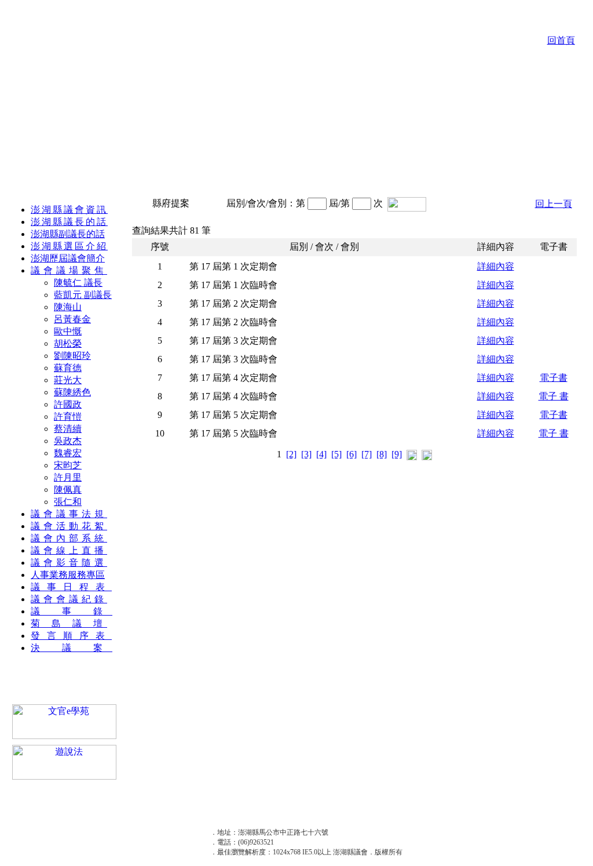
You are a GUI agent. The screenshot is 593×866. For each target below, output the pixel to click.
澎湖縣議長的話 (69, 222)
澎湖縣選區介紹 (69, 246)
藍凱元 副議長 (83, 295)
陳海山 (68, 307)
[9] (396, 454)
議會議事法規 (69, 514)
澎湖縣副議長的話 (68, 234)
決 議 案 (71, 648)
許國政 (68, 404)
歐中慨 (68, 331)
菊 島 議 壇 (69, 623)
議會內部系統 (69, 538)
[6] (351, 454)
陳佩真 (68, 489)
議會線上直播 (69, 550)
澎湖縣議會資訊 (69, 209)
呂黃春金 (72, 319)
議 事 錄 (71, 611)
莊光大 (68, 380)
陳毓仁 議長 (78, 283)
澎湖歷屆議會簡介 (68, 258)
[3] (306, 454)
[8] (381, 454)
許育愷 (68, 416)
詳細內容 (495, 266)
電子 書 (554, 396)
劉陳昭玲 (72, 356)
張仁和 (68, 502)
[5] (336, 454)
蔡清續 (68, 429)
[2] (291, 454)
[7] (366, 454)
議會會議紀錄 (69, 599)
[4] (321, 454)
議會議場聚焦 (69, 270)
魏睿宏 (68, 453)
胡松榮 (68, 343)
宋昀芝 (68, 465)
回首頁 (561, 40)
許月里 (68, 477)
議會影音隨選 (69, 562)
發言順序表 (71, 636)
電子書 (554, 378)
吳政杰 (68, 441)
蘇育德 (68, 368)
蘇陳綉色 (72, 392)
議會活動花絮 (69, 526)
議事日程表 (71, 587)
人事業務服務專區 (68, 575)
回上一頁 (553, 204)
